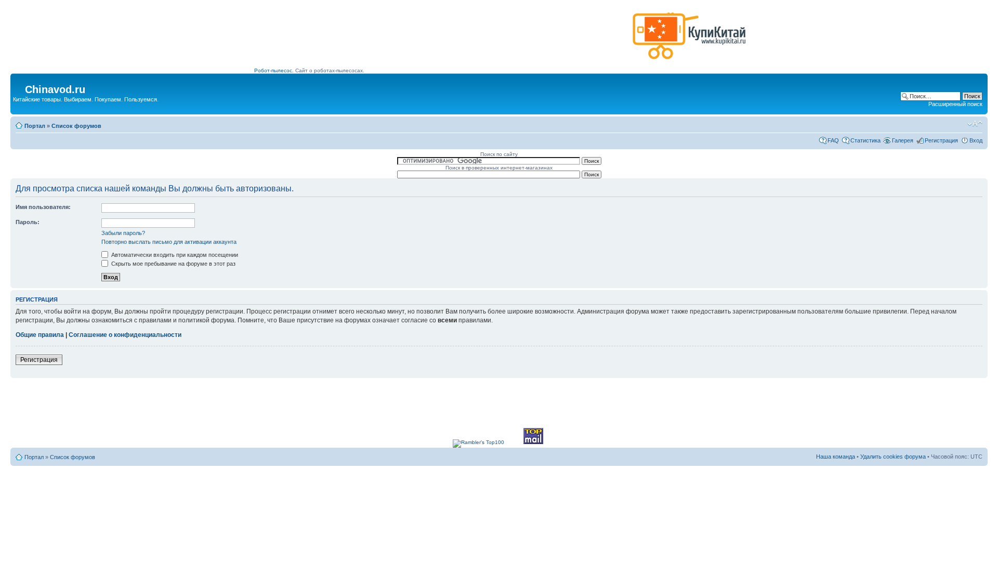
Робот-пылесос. (274, 70)
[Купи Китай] (689, 61)
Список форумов (76, 126)
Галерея (902, 140)
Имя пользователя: (43, 207)
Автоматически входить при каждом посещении (174, 255)
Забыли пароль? (123, 233)
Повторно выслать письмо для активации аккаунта (169, 242)
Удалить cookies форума (893, 456)
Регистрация (941, 140)
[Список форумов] (19, 86)
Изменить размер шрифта (974, 123)
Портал (34, 126)
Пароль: (28, 222)
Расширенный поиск (955, 104)
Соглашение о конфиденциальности (125, 334)
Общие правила (40, 334)
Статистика (865, 140)
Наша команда (835, 456)
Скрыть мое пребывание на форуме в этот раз (172, 264)
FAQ (833, 140)
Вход (975, 140)
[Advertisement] (441, 40)
